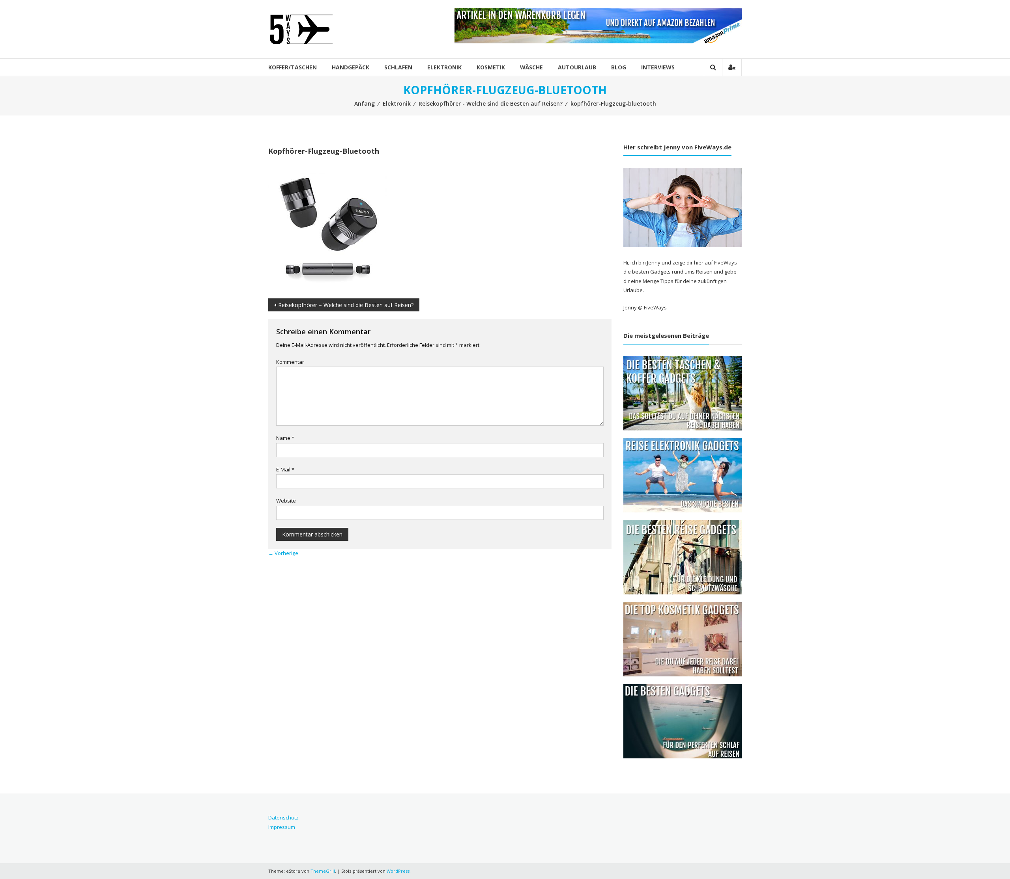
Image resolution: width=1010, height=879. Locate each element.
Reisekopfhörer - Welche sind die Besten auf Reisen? (491, 103)
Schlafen (398, 67)
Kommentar (290, 361)
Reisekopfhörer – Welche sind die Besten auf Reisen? (345, 305)
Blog (618, 67)
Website (286, 500)
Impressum (281, 827)
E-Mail (285, 469)
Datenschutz (283, 817)
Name (285, 437)
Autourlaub (577, 67)
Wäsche (531, 67)
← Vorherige (283, 553)
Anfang (364, 103)
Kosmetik (491, 67)
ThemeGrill (322, 871)
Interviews (658, 67)
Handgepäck (350, 67)
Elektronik (444, 67)
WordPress (398, 871)
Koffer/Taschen (292, 67)
